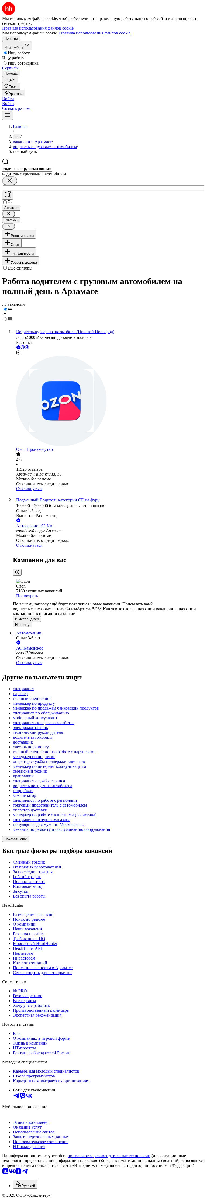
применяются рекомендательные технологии (109, 1155)
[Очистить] (9, 180)
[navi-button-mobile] (7, 115)
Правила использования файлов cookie (94, 33)
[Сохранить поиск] (7, 195)
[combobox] (27, 169)
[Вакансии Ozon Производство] (109, 401)
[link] (11, 86)
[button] (8, 98)
